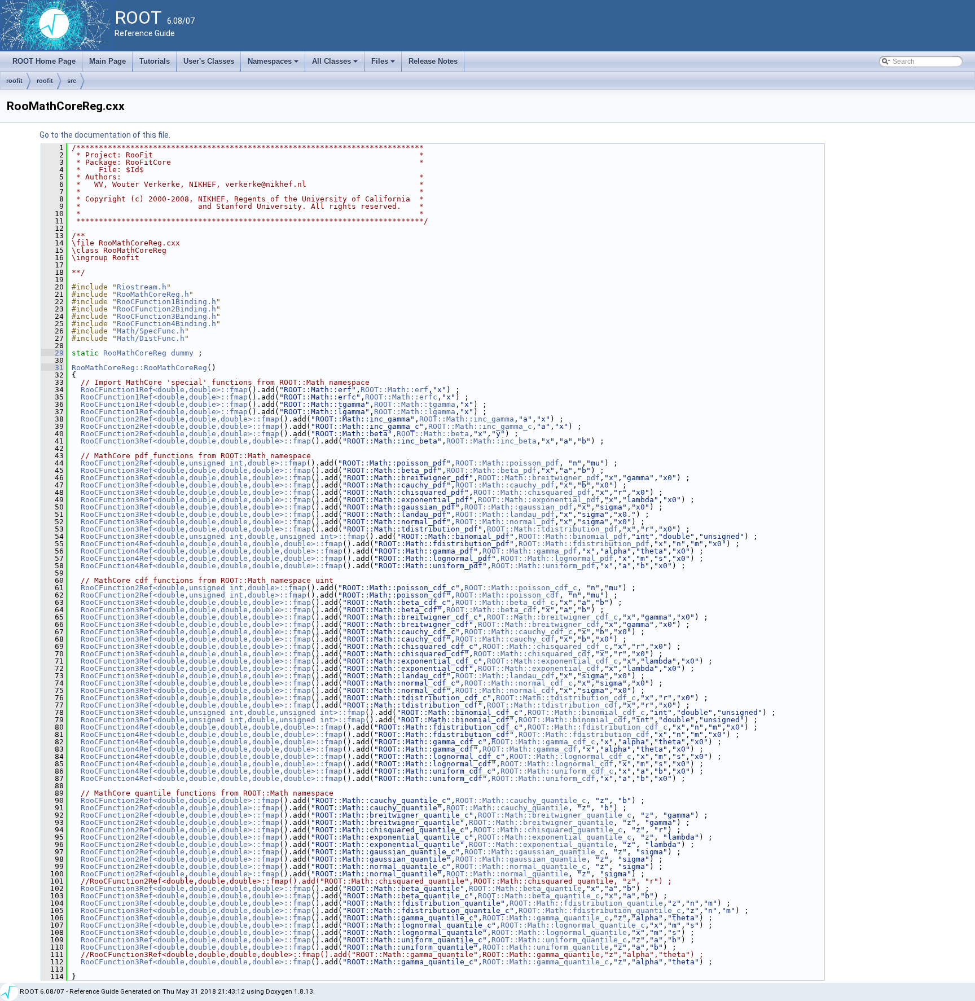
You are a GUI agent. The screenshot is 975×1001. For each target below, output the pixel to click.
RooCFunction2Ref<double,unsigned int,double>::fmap (193, 463)
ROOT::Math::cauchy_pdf (505, 485)
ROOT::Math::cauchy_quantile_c (520, 800)
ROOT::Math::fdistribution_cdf (584, 734)
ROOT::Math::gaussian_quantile (520, 859)
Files (384, 64)
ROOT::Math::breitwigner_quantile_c (554, 815)
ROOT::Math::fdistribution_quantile (586, 903)
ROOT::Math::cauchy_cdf (505, 639)
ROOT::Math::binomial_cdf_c (586, 712)
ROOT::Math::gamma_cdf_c (543, 741)
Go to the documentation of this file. (104, 134)
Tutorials (154, 61)
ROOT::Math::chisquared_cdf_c (545, 646)
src (71, 80)
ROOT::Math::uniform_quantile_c (559, 940)
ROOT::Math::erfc (401, 397)
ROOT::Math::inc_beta (491, 441)
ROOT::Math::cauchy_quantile (507, 808)
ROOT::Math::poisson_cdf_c (520, 587)
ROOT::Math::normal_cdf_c (518, 683)
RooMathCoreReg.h (153, 294)
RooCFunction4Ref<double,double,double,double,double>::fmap (211, 543)
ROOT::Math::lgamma (414, 411)
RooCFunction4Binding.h (166, 323)
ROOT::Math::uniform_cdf (543, 778)
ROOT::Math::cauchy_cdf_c (518, 631)
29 (52, 353)
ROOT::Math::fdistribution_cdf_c (597, 727)
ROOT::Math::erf (394, 389)
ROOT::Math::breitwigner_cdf (539, 624)
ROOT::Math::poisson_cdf (507, 595)
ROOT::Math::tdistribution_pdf (552, 529)
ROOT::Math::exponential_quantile (541, 844)
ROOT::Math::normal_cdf (505, 690)
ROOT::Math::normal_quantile (507, 874)
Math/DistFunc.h (151, 338)
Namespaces (274, 64)
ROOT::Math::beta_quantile (525, 888)
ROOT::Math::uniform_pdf (543, 565)
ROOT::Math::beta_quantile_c (539, 896)
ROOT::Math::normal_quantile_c (520, 866)
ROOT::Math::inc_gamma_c (480, 426)
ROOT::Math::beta (433, 433)
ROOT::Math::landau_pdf (505, 514)
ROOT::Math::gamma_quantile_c (545, 918)
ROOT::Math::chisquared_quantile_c (547, 830)
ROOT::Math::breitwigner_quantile (541, 822)
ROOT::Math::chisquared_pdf (532, 492)
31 (52, 367)
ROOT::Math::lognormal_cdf (556, 763)
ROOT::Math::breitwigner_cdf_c (552, 617)
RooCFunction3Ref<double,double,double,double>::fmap (196, 441)
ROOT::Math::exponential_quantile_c (554, 837)
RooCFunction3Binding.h (166, 316)
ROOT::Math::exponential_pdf (539, 499)
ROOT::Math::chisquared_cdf (532, 653)
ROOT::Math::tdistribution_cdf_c (566, 697)
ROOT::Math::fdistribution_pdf (584, 543)
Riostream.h (141, 287)
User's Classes (208, 61)
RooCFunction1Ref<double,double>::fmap (164, 389)
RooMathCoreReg (134, 353)
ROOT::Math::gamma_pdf (529, 551)
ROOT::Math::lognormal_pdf (556, 558)
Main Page (107, 61)
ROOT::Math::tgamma (414, 404)
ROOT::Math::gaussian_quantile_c (534, 852)
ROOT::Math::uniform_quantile (545, 947)
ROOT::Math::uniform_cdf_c (556, 771)
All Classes (335, 64)
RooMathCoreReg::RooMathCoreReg (139, 367)
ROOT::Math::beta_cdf (491, 609)
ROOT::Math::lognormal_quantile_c (572, 925)
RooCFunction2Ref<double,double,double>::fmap (180, 419)
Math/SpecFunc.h (151, 331)
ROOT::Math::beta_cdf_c (505, 602)
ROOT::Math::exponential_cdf (539, 668)
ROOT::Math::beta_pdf (491, 470)
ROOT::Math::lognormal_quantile (559, 932)
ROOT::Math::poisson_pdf (507, 463)
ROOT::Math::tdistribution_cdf (552, 705)
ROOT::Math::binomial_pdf (573, 536)
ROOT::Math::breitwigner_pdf (539, 477)
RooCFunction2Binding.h (166, 309)
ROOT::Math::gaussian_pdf (518, 507)
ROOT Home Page (44, 61)
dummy (182, 353)
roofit (14, 80)
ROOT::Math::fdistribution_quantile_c (600, 910)
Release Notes (433, 61)
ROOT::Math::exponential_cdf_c (552, 661)
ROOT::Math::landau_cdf (505, 675)
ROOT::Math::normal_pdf (505, 521)
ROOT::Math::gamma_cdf (529, 749)
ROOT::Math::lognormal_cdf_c (570, 756)
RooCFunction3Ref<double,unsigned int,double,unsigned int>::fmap (223, 536)
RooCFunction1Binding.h (166, 301)
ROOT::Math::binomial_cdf (573, 719)
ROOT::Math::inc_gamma (466, 419)
